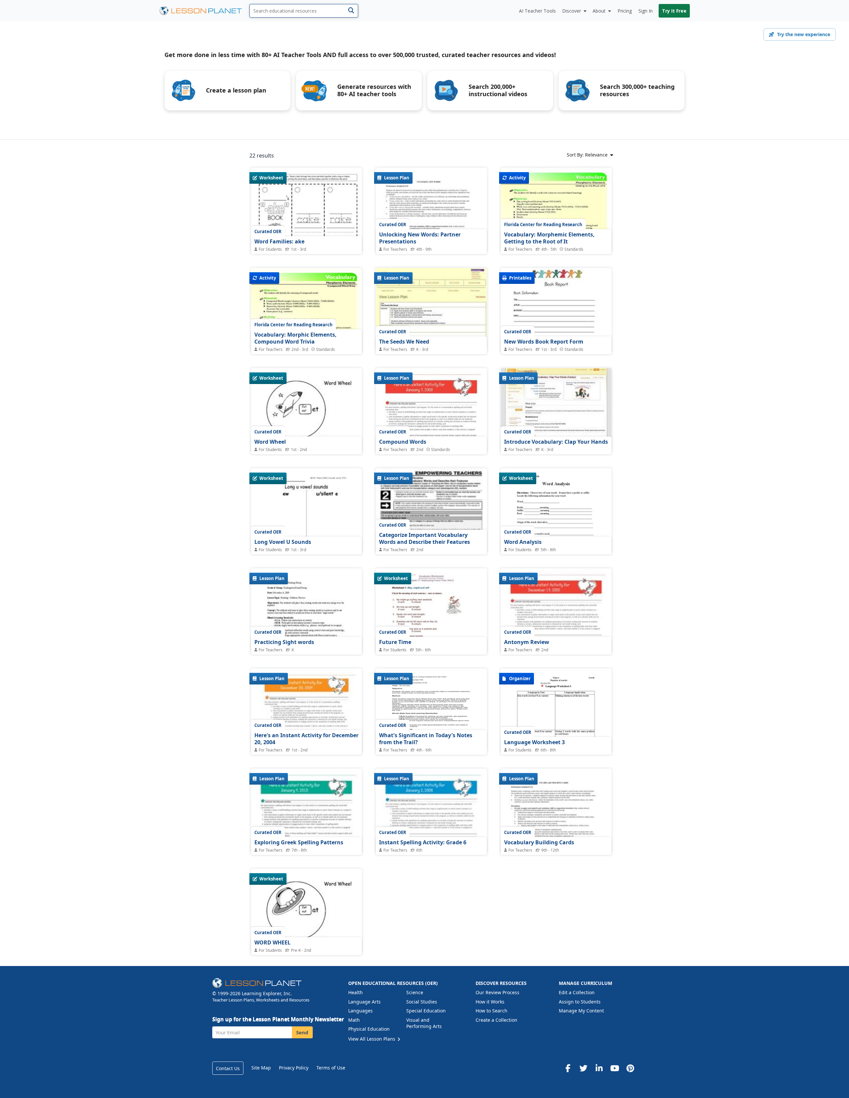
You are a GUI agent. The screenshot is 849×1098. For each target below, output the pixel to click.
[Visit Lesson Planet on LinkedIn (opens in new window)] (599, 1068)
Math (354, 1020)
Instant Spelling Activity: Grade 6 (422, 842)
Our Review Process (497, 992)
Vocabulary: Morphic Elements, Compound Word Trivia (295, 338)
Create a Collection (496, 1020)
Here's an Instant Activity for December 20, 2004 (306, 739)
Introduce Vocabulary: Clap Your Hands (556, 441)
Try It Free (674, 11)
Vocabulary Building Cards (539, 842)
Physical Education (369, 1029)
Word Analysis (523, 542)
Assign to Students (580, 1002)
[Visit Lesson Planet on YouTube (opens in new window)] (614, 1068)
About (599, 11)
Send (302, 1032)
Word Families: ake (279, 241)
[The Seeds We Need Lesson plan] (431, 309)
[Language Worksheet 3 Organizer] (556, 747)
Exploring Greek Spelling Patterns (298, 842)
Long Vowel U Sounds (282, 542)
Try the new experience (803, 34)
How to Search (491, 1010)
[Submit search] (351, 11)
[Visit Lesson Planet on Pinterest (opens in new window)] (630, 1068)
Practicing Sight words (284, 642)
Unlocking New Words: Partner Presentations (420, 238)
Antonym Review (526, 642)
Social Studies (421, 1002)
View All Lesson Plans (372, 1039)
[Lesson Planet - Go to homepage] (204, 11)
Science (414, 992)
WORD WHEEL (272, 942)
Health (355, 992)
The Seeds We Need (404, 341)
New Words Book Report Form (543, 341)
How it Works (490, 1002)
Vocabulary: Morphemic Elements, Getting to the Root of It (549, 238)
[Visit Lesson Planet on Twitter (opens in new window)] (583, 1068)
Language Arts (364, 1002)
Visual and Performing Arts (424, 1023)
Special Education (426, 1010)
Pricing (625, 11)
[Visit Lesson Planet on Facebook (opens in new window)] (567, 1068)
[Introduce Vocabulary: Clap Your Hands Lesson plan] (556, 409)
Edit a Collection (577, 992)
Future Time (395, 642)
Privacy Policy (293, 1068)
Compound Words (402, 441)
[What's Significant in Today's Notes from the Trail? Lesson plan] (431, 710)
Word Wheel (270, 441)
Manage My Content (581, 1010)
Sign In (645, 11)
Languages (360, 1010)
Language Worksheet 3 (534, 742)
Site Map (261, 1068)
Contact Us (228, 1068)
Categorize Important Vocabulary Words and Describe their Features (424, 538)
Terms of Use (330, 1068)
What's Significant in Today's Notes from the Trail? (425, 739)
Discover (571, 11)
